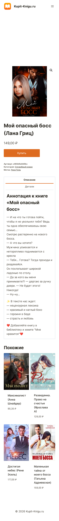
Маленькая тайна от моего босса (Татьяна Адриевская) (42, 474)
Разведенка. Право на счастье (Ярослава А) (42, 403)
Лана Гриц (16, 170)
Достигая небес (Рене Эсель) (16, 470)
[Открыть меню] (52, 6)
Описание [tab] (29, 179)
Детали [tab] (29, 186)
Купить (21, 153)
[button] (51, 70)
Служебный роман (24, 167)
